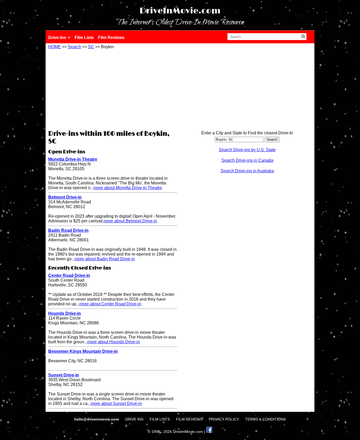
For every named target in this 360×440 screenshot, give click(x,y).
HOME (54, 47)
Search (74, 47)
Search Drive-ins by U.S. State (247, 150)
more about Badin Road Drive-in (105, 259)
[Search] (303, 36)
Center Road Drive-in (69, 275)
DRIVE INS (134, 419)
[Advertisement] (113, 89)
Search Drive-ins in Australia (247, 171)
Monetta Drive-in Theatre (72, 159)
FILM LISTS (160, 419)
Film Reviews (111, 37)
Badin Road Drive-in (68, 230)
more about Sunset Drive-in (116, 403)
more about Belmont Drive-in (130, 221)
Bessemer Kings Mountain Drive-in (83, 351)
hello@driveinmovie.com (97, 419)
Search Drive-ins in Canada (247, 160)
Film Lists (84, 37)
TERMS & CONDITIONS (265, 419)
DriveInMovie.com (180, 11)
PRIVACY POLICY (224, 419)
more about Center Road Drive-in (110, 304)
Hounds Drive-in (64, 313)
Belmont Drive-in (65, 197)
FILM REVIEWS (189, 419)
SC (91, 47)
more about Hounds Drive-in (113, 342)
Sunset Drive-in (63, 375)
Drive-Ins (57, 37)
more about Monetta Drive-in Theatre (128, 187)
